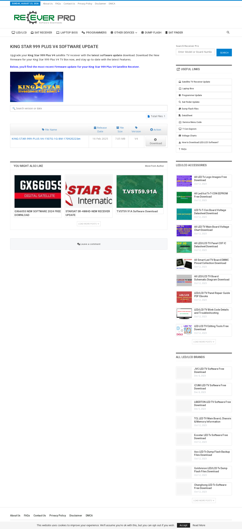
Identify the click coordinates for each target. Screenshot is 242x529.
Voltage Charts (189, 135)
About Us (48, 3)
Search (224, 52)
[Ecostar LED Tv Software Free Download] (184, 439)
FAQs (58, 3)
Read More (199, 525)
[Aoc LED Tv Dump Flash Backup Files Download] (184, 456)
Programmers (96, 32)
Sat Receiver (43, 32)
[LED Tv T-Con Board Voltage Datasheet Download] (184, 214)
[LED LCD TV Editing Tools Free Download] (184, 330)
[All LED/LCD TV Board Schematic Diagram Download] (184, 280)
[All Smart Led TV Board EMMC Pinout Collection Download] (184, 264)
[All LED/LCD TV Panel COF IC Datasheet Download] (184, 247)
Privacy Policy (85, 3)
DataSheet (187, 115)
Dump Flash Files (190, 109)
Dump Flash (153, 32)
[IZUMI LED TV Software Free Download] (184, 389)
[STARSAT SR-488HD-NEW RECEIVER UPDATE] (89, 191)
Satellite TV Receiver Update (196, 82)
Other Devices (124, 32)
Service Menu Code (192, 122)
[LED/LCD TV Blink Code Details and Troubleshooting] (184, 313)
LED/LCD (21, 32)
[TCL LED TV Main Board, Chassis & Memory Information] (184, 422)
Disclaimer (100, 3)
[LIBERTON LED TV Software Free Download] (184, 406)
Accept (183, 525)
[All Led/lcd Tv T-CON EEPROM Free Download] (184, 197)
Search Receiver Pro (187, 45)
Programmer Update (192, 95)
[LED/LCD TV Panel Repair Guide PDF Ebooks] (184, 297)
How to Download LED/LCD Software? (200, 142)
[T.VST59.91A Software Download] (140, 191)
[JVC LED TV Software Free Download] (184, 373)
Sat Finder (175, 32)
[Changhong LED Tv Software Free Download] (184, 489)
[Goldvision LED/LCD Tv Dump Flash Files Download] (184, 472)
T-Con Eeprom (189, 129)
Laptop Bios (69, 32)
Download (156, 143)
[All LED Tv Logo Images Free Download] (184, 181)
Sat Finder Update (190, 102)
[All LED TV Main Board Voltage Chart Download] (184, 231)
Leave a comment (90, 244)
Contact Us (69, 3)
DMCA (112, 3)
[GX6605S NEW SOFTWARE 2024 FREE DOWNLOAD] (38, 191)
